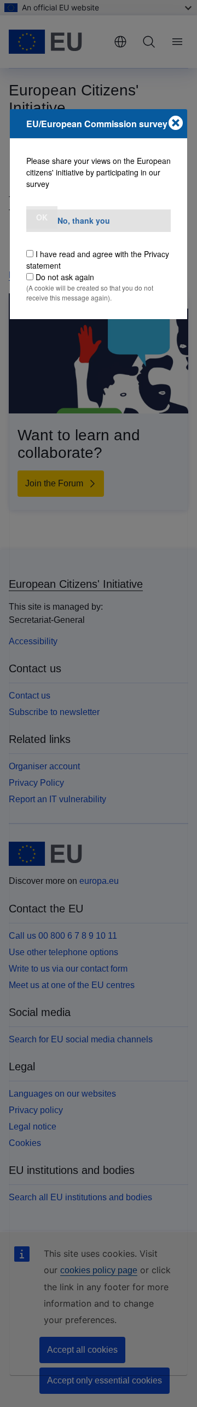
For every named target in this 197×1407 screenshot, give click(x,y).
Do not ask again (65, 276)
